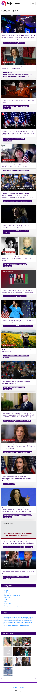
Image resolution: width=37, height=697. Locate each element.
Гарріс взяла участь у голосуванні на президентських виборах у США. (15, 226)
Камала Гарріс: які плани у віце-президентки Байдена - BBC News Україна (17, 67)
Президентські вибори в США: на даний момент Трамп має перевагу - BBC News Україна (18, 165)
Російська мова (19, 622)
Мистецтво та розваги (12, 595)
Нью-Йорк (6, 42)
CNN (31, 201)
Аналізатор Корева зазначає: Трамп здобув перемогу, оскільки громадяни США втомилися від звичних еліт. (18, 133)
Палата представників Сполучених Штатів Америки (18, 74)
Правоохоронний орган (24, 515)
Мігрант (6, 357)
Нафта (25, 622)
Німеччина (6, 627)
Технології (7, 604)
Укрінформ (7, 296)
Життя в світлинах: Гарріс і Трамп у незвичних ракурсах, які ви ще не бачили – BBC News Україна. (18, 258)
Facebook (29, 622)
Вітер (5, 420)
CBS (31, 452)
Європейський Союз (14, 617)
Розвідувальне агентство (10, 515)
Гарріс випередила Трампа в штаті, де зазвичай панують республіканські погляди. (18, 321)
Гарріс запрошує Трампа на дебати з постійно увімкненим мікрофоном (18, 572)
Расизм (6, 138)
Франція (20, 625)
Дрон (24, 625)
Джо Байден (7, 108)
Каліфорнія (7, 232)
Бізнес (6, 599)
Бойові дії (12, 622)
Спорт (6, 591)
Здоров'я (7, 597)
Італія (27, 625)
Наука (6, 601)
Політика (7, 593)
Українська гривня (22, 620)
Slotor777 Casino (18, 687)
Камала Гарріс (8, 72)
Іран (9, 622)
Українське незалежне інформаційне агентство (16, 623)
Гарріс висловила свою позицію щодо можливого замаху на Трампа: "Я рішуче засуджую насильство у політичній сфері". (17, 509)
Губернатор (21, 42)
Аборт (5, 547)
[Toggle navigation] (33, 3)
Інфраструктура (12, 620)
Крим (16, 625)
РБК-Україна (23, 617)
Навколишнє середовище (13, 606)
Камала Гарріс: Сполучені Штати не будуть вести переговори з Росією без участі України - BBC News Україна (18, 446)
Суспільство (13, 42)
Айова (31, 325)
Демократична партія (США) (11, 106)
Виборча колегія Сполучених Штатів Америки (16, 76)
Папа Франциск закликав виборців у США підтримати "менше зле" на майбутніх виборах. (18, 542)
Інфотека (13, 3)
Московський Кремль (9, 625)
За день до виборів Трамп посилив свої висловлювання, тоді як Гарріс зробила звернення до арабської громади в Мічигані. (17, 195)
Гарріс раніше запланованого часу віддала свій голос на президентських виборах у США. (18, 291)
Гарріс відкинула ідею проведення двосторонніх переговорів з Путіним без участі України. (16, 478)
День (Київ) (23, 296)
